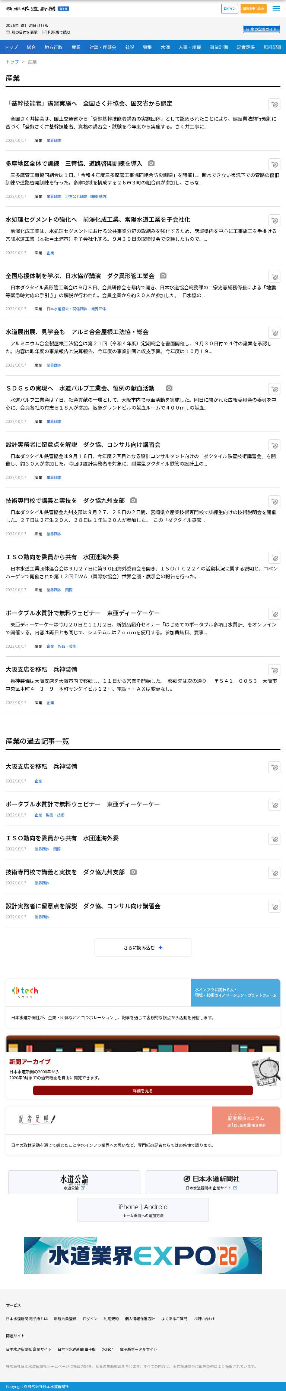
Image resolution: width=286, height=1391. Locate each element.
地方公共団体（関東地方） (87, 196)
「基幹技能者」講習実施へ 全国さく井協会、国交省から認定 (89, 103)
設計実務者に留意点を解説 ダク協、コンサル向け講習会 (83, 444)
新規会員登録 (65, 1318)
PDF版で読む (59, 32)
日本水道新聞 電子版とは (27, 1318)
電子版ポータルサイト (138, 1349)
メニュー (276, 8)
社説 (129, 47)
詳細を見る (143, 1090)
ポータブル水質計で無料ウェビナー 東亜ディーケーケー (83, 612)
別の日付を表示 (25, 32)
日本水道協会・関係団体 (67, 308)
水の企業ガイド (264, 29)
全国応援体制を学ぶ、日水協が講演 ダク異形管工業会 (80, 275)
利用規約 (111, 1318)
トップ (11, 47)
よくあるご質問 (174, 1318)
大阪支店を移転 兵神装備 (41, 669)
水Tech (108, 1349)
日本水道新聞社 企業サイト (28, 1349)
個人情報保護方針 (140, 1318)
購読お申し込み (253, 8)
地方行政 (54, 47)
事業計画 (219, 47)
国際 (69, 589)
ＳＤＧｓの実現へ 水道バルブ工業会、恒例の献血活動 (83, 387)
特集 (147, 47)
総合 (31, 47)
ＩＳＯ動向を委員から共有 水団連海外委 (62, 556)
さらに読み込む (139, 947)
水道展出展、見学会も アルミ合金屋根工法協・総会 (77, 331)
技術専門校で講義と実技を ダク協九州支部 (65, 500)
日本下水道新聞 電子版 (77, 1349)
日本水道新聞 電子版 (37, 8)
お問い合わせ (205, 1318)
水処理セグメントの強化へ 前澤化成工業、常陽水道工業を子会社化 (98, 219)
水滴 (165, 47)
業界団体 (54, 140)
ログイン (230, 8)
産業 (76, 47)
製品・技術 (67, 646)
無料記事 (273, 47)
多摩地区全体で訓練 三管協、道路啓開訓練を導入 (74, 163)
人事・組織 (190, 47)
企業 (50, 252)
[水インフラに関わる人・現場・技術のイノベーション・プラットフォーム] (143, 993)
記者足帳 (246, 47)
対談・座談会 (102, 47)
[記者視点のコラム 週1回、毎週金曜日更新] (143, 1121)
